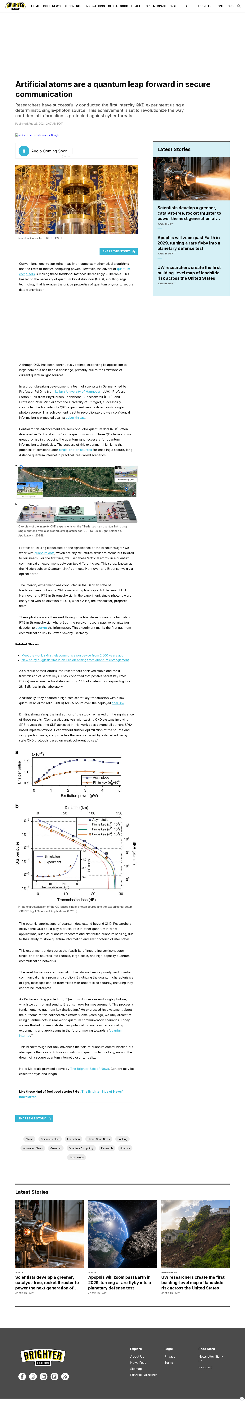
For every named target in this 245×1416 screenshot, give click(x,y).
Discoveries (73, 6)
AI (186, 6)
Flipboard (205, 1367)
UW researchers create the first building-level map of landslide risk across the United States (189, 273)
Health (137, 6)
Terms (169, 1362)
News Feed (138, 1362)
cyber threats (75, 417)
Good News (52, 6)
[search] (239, 6)
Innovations (95, 6)
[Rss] (65, 1376)
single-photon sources (75, 450)
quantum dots (44, 553)
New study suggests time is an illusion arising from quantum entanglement (75, 660)
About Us (137, 1356)
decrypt (41, 628)
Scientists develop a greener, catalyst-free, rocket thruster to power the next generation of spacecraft (189, 213)
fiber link (118, 703)
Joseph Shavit (167, 223)
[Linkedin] (43, 1376)
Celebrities (203, 6)
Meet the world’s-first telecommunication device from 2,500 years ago (72, 655)
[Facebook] (22, 1376)
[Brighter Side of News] (15, 6)
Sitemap (136, 1369)
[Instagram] (33, 1376)
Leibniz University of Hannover (77, 391)
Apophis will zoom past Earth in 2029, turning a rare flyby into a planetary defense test (189, 243)
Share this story (116, 251)
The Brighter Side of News (89, 1069)
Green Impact (156, 6)
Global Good (118, 6)
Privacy (169, 1356)
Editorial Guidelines (143, 1375)
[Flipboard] (54, 1376)
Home (35, 6)
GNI (220, 6)
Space (174, 6)
